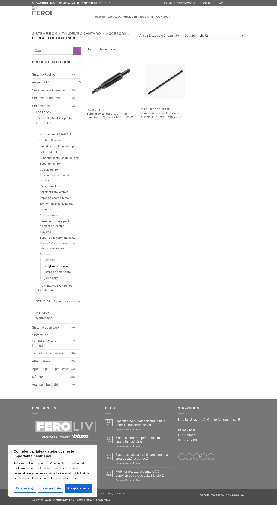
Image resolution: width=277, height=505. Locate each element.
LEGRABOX (43, 112)
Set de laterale (49, 152)
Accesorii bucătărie (46, 384)
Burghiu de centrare (57, 266)
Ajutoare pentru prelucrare (51, 369)
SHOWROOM (186, 3)
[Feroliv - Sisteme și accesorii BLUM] (57, 16)
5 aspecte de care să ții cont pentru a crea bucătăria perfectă (142, 456)
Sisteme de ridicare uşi (48, 90)
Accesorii (116, 33)
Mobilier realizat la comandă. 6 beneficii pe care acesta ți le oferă (140, 473)
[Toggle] (78, 74)
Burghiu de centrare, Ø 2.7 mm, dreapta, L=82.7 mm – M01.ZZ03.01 (110, 115)
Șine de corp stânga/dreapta (58, 146)
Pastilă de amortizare (57, 271)
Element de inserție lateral (56, 203)
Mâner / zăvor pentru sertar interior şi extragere (57, 246)
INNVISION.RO (234, 494)
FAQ (220, 3)
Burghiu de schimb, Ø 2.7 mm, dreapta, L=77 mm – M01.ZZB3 (161, 115)
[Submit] (77, 51)
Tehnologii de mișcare (48, 353)
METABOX (42, 312)
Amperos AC (41, 82)
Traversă (45, 232)
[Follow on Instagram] (231, 3)
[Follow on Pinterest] (211, 456)
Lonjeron (45, 209)
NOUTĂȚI (146, 16)
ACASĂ (100, 16)
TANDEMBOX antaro (81, 33)
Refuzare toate (51, 488)
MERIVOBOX (44, 318)
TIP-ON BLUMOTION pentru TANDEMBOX (54, 288)
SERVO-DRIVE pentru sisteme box (58, 301)
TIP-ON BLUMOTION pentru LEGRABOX (54, 121)
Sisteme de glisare (45, 327)
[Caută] (90, 17)
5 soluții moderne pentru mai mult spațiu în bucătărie (139, 439)
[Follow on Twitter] (196, 456)
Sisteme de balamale (47, 98)
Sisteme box (44, 33)
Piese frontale (48, 186)
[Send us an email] (235, 3)
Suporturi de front (51, 163)
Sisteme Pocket (43, 74)
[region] (52, 471)
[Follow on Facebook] (227, 3)
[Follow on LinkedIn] (243, 3)
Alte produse (41, 361)
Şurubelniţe (51, 277)
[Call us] (239, 3)
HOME (168, 3)
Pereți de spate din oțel (54, 197)
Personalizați (25, 488)
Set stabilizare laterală (54, 191)
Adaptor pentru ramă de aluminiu (55, 178)
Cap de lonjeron (50, 215)
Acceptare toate (78, 488)
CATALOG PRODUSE (122, 16)
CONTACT (206, 3)
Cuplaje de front (50, 169)
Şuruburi (49, 260)
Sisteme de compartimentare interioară (44, 340)
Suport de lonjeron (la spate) (58, 237)
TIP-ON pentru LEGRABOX (53, 134)
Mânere (37, 377)
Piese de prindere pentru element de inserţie (56, 223)
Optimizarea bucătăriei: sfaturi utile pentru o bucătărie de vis (140, 423)
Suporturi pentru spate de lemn (60, 157)
